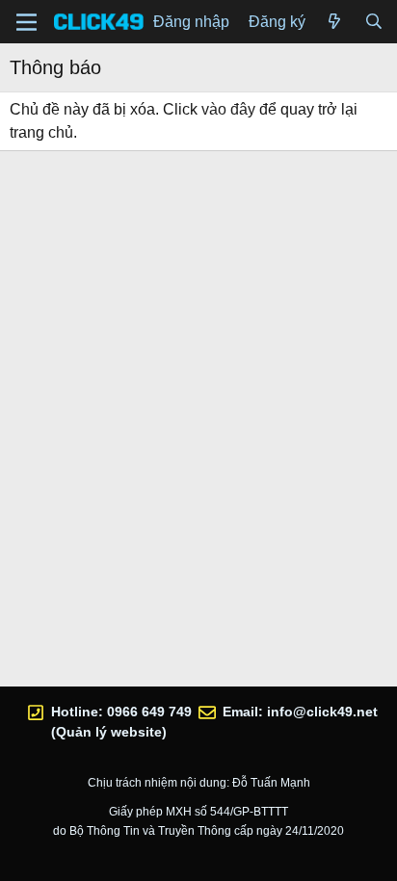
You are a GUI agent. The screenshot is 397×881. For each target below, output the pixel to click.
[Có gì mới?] (335, 22)
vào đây (228, 109)
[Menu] (26, 22)
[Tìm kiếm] (373, 22)
